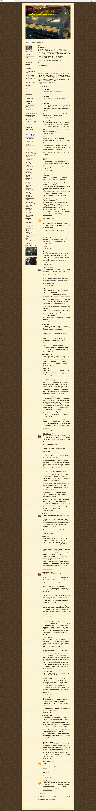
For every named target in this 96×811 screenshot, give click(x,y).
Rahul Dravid (29, 215)
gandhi (27, 183)
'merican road (29, 152)
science (27, 222)
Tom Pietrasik (29, 137)
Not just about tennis (30, 116)
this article (52, 274)
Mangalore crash (30, 198)
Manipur (27, 199)
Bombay (27, 140)
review (27, 216)
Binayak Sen (28, 166)
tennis (27, 233)
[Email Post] (55, 82)
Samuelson (28, 220)
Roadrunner (28, 124)
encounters (28, 182)
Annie (27, 138)
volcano (27, 240)
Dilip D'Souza (31, 51)
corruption (28, 173)
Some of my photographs (29, 128)
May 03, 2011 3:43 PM (47, 264)
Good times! (28, 91)
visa (26, 239)
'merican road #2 (30, 153)
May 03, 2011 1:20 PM (47, 248)
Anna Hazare (29, 159)
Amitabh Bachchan (30, 158)
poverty (27, 212)
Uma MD (28, 141)
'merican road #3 (30, 155)
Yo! (26, 88)
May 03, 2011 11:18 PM (48, 285)
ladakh (27, 195)
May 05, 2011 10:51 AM (48, 533)
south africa (28, 228)
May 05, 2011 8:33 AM (47, 430)
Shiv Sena (28, 226)
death (27, 176)
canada (27, 171)
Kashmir (27, 193)
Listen (27, 79)
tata (26, 229)
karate (27, 192)
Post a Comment (43, 793)
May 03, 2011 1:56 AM (47, 170)
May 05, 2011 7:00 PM (47, 694)
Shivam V (31, 138)
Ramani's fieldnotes (30, 135)
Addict (31, 140)
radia (27, 213)
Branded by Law (29, 121)
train (27, 236)
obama (27, 206)
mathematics (29, 202)
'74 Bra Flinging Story (31, 115)
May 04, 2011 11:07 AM (48, 351)
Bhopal (27, 165)
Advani (27, 156)
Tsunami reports (29, 107)
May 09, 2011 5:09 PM (47, 790)
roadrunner (28, 218)
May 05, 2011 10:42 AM (48, 510)
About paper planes (37, 42)
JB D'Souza (28, 189)
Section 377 (28, 225)
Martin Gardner (29, 200)
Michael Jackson (29, 203)
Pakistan (28, 208)
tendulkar (28, 232)
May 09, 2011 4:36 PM (47, 777)
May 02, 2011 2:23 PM (47, 93)
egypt (27, 179)
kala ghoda (28, 191)
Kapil (44, 96)
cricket (27, 175)
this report (52, 489)
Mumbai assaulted (30, 205)
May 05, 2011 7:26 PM (47, 738)
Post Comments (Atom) (52, 799)
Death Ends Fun (42, 9)
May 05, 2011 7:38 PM (47, 758)
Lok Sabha (28, 196)
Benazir (27, 163)
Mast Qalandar (47, 218)
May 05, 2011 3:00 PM (47, 668)
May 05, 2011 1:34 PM (47, 616)
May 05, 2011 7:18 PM (47, 712)
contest (27, 172)
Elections (28, 180)
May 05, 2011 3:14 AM (47, 375)
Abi (33, 137)
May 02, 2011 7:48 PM (47, 117)
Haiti (27, 186)
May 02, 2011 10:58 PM (48, 133)
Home (28, 42)
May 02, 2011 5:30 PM (47, 100)
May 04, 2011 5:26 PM (47, 365)
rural (27, 219)
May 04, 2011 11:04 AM (48, 321)
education (28, 178)
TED (27, 230)
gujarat (27, 185)
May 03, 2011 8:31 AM (47, 215)
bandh (27, 162)
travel (27, 238)
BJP (26, 168)
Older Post (67, 796)
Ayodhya (28, 161)
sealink (27, 223)
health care (28, 188)
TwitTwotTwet (29, 94)
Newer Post (41, 796)
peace (27, 209)
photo (27, 210)
